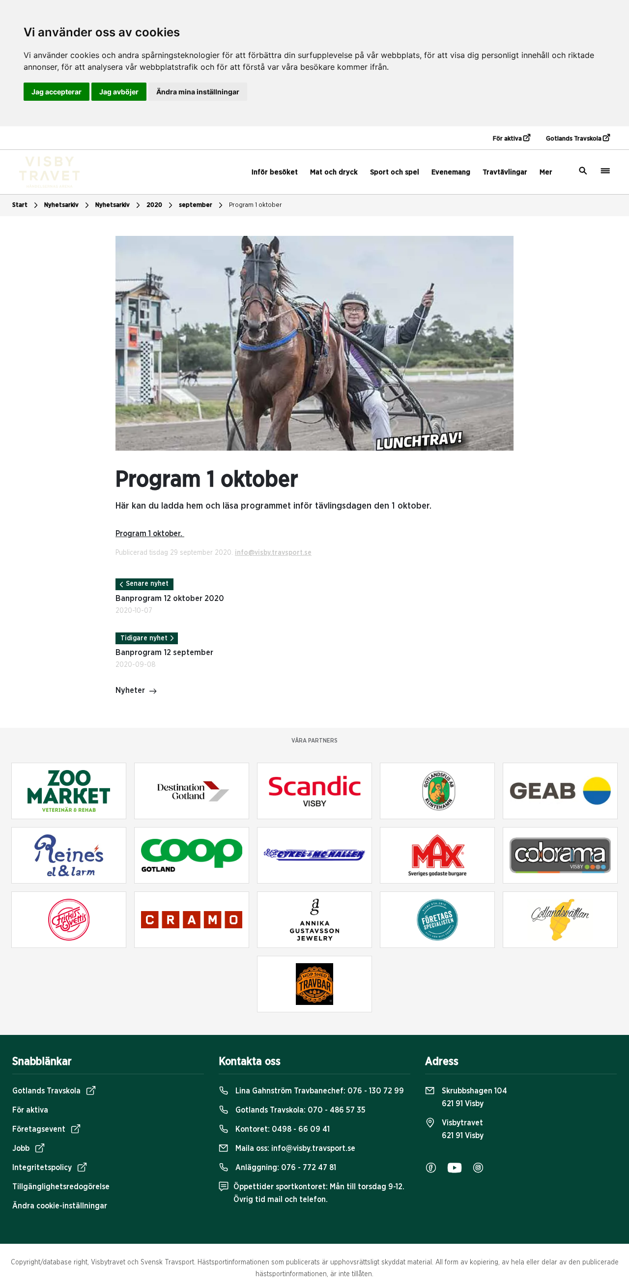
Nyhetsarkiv (112, 205)
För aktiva (508, 139)
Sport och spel (394, 172)
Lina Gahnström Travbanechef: (318, 1091)
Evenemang (450, 172)
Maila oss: (294, 1148)
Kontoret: (281, 1129)
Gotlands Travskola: (299, 1110)
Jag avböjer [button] (119, 91)
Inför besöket (275, 172)
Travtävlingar (505, 172)
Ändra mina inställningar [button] (197, 91)
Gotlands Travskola (574, 139)
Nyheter (130, 690)
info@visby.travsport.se (273, 552)
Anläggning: (284, 1168)
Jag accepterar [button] (56, 91)
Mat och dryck (334, 172)
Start (20, 205)
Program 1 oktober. (149, 534)
